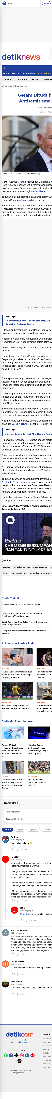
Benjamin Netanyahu (13, 482)
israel (6, 573)
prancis (6, 567)
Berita (15, 73)
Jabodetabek (28, 73)
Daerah (34, 79)
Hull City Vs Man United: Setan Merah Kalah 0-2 (37, 782)
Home (6, 73)
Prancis (22, 182)
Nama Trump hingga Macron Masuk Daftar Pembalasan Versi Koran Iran (22, 614)
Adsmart (8, 79)
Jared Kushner (20, 424)
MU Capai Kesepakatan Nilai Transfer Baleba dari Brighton (16, 707)
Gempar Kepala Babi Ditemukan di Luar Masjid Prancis (24, 631)
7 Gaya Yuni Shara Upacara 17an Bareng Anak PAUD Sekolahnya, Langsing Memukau (17, 674)
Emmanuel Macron (20, 200)
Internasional (21, 86)
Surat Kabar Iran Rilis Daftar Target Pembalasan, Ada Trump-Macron (25, 623)
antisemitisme (37, 191)
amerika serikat (22, 567)
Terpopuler (22, 79)
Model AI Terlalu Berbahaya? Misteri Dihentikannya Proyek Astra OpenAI (38, 749)
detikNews (7, 86)
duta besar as (40, 567)
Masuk (46, 3)
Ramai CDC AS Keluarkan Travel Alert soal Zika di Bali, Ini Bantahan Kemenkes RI (12, 750)
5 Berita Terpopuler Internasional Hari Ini (21, 605)
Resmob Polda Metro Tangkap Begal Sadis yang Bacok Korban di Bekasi (12, 783)
